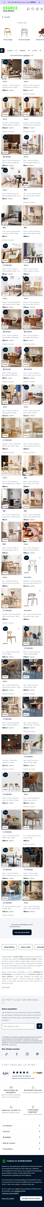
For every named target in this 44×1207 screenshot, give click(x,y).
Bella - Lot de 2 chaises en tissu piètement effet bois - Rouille (31, 337)
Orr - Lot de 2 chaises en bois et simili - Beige (32, 837)
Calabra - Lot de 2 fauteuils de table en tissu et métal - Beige (11, 303)
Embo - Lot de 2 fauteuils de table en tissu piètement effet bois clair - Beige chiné (32, 517)
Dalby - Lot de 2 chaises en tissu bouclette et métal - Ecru (11, 270)
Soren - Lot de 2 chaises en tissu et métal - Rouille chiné (10, 336)
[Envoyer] (39, 1026)
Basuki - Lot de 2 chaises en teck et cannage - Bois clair (31, 303)
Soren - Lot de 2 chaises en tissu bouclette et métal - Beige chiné (10, 413)
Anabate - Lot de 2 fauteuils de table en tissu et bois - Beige (11, 445)
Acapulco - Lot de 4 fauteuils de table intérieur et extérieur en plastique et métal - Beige (11, 125)
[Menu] (41, 9)
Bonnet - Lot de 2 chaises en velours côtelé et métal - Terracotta (31, 654)
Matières (22, 50)
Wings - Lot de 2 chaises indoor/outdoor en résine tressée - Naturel (31, 271)
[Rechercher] (28, 9)
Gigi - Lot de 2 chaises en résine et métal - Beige (30, 761)
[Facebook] (17, 1054)
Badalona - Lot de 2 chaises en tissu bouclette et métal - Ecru (32, 582)
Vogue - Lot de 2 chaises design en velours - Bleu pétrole (30, 875)
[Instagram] (27, 1054)
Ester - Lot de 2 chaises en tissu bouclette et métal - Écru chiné (32, 162)
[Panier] (37, 9)
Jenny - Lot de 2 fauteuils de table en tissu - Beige (10, 837)
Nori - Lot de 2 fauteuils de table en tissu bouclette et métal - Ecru (31, 550)
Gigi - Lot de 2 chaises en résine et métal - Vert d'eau (31, 724)
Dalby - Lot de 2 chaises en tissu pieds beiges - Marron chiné (10, 550)
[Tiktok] (6, 1054)
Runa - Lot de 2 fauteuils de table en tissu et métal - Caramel (31, 800)
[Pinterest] (37, 1054)
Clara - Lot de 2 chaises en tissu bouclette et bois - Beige (11, 483)
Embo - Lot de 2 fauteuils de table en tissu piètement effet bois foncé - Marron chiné (32, 233)
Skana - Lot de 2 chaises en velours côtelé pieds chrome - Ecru (32, 446)
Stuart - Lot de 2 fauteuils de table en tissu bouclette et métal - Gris (10, 725)
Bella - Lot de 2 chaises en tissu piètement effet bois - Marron (10, 375)
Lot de (34, 50)
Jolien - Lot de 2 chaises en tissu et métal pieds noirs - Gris (11, 874)
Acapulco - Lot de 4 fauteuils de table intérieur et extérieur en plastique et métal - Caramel (32, 126)
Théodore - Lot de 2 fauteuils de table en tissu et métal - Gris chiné (11, 87)
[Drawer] (10, 8)
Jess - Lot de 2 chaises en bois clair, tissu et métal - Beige (11, 232)
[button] (22, 53)
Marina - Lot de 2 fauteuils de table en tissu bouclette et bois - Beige (11, 162)
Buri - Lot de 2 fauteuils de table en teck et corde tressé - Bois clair (11, 583)
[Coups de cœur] (32, 9)
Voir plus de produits (22, 932)
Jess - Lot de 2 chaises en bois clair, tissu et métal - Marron (32, 195)
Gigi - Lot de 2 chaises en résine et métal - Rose (30, 686)
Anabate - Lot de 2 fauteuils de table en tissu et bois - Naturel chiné (11, 616)
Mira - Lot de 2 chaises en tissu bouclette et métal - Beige (32, 615)
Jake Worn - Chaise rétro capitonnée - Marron (9, 761)
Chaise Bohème (9, 947)
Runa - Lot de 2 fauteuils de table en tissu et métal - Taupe (11, 686)
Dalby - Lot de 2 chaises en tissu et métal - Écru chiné (31, 483)
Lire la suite (5, 987)
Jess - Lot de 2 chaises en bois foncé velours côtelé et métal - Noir (11, 517)
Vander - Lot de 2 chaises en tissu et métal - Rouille (31, 412)
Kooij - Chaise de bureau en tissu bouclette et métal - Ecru (11, 195)
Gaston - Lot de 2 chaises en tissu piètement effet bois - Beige (31, 87)
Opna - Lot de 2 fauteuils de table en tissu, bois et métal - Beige (32, 909)
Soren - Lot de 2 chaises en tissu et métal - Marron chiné (32, 374)
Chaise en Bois (26, 947)
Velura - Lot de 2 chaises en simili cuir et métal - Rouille (10, 799)
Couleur (10, 50)
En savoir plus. (13, 1044)
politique (18, 1191)
